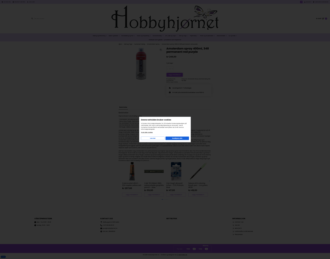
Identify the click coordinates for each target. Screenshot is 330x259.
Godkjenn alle (177, 138)
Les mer (153, 138)
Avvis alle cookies (147, 132)
